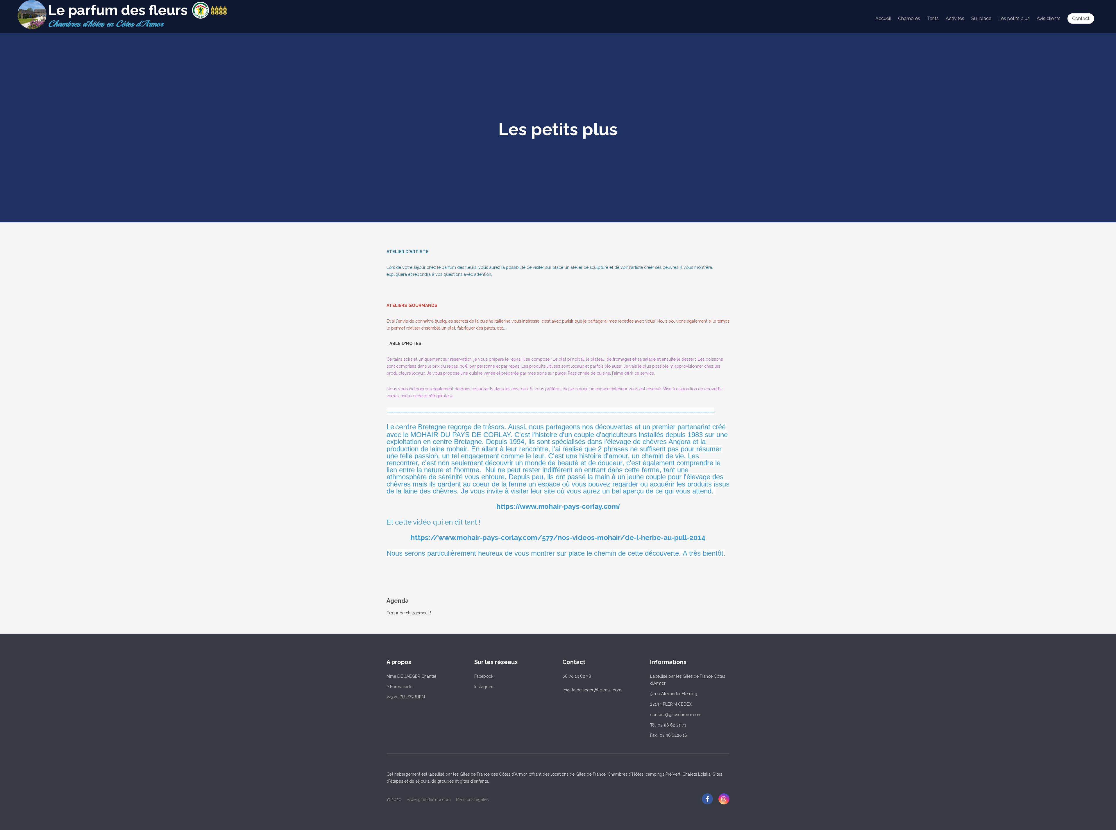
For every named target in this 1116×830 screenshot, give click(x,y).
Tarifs (933, 18)
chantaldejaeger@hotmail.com (591, 689)
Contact (1081, 18)
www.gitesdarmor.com (429, 799)
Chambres (909, 18)
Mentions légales (472, 799)
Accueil (883, 18)
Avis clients (1048, 18)
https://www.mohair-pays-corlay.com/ (558, 506)
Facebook (483, 676)
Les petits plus (1014, 18)
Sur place (981, 18)
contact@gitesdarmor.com (676, 714)
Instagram (483, 686)
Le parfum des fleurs (117, 10)
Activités (955, 18)
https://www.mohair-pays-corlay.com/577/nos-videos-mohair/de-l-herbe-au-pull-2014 (558, 537)
